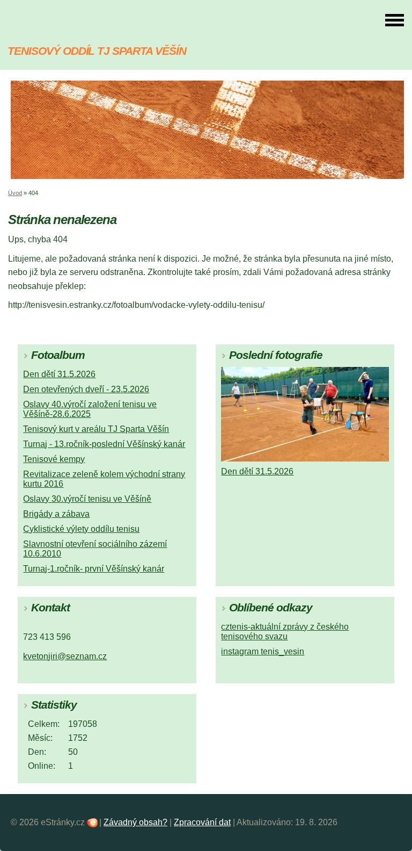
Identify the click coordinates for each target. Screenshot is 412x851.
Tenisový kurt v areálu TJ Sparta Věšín (96, 429)
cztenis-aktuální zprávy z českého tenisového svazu (285, 631)
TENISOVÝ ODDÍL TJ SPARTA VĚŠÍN (97, 51)
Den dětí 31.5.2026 (59, 374)
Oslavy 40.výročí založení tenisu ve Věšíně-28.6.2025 (90, 409)
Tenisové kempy (54, 459)
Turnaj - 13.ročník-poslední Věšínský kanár (104, 444)
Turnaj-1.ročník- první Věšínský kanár (93, 568)
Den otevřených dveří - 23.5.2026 (86, 389)
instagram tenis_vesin (262, 651)
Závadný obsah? (135, 822)
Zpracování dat (202, 822)
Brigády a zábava (56, 513)
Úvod (15, 193)
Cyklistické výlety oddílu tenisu (81, 528)
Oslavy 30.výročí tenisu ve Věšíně (87, 498)
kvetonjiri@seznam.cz (65, 656)
